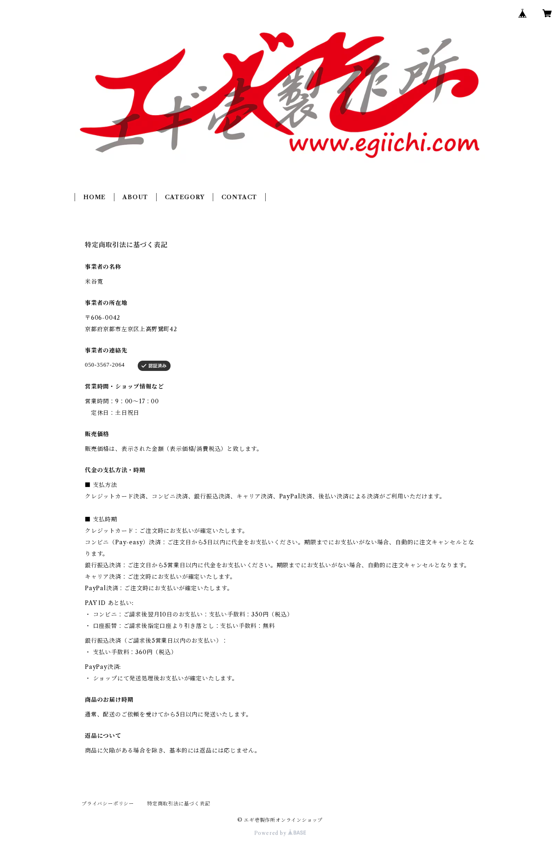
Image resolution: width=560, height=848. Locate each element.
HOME (94, 197)
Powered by (271, 833)
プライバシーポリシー (108, 803)
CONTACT (239, 197)
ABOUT (135, 197)
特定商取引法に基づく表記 (178, 803)
